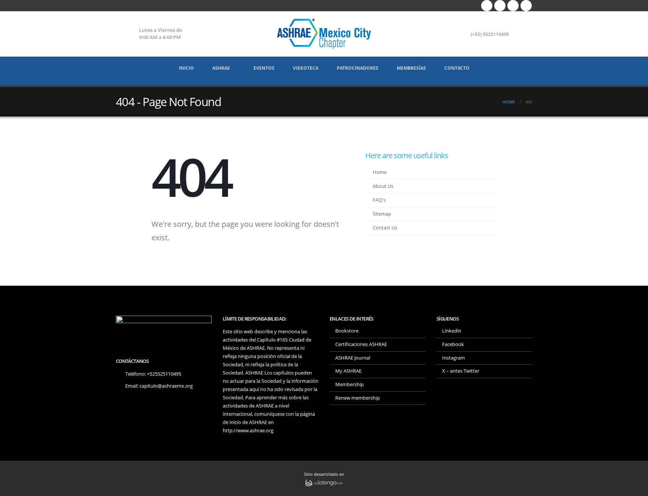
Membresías (411, 68)
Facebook (453, 344)
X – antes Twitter (460, 371)
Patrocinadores (357, 68)
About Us (383, 186)
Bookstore (346, 331)
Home (380, 172)
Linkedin (451, 331)
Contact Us (385, 228)
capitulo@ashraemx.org (166, 386)
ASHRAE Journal (352, 358)
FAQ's (379, 200)
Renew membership (357, 398)
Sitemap (382, 214)
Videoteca (305, 68)
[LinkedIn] (526, 5)
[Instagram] (513, 5)
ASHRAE (221, 68)
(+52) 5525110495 (490, 34)
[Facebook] (486, 5)
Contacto (457, 68)
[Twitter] (500, 5)
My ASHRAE (348, 371)
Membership (349, 384)
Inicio (186, 68)
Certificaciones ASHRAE (361, 344)
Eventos (264, 68)
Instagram (453, 358)
